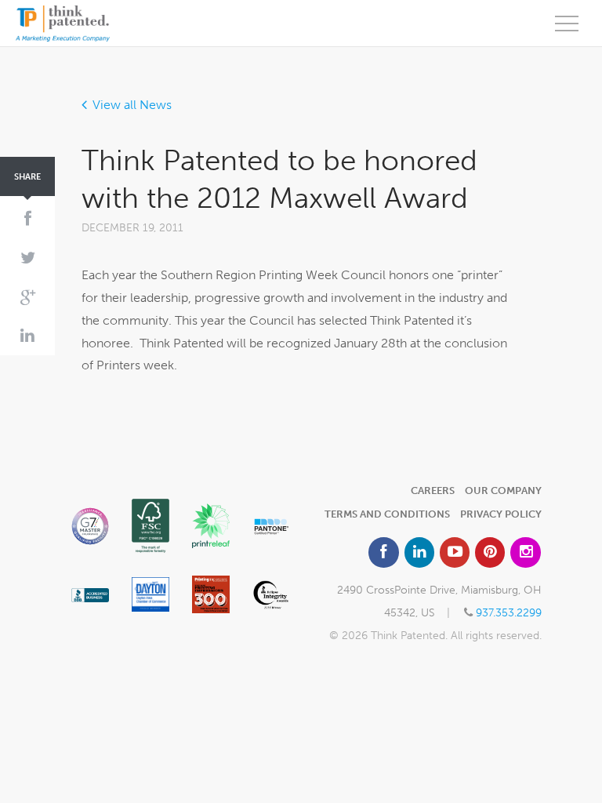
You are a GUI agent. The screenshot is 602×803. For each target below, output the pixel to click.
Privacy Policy (501, 514)
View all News (132, 104)
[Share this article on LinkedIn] (27, 336)
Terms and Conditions (387, 514)
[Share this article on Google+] (27, 297)
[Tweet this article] (27, 258)
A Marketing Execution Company (63, 23)
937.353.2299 (509, 612)
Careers (433, 490)
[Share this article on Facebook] (27, 219)
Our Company (503, 490)
